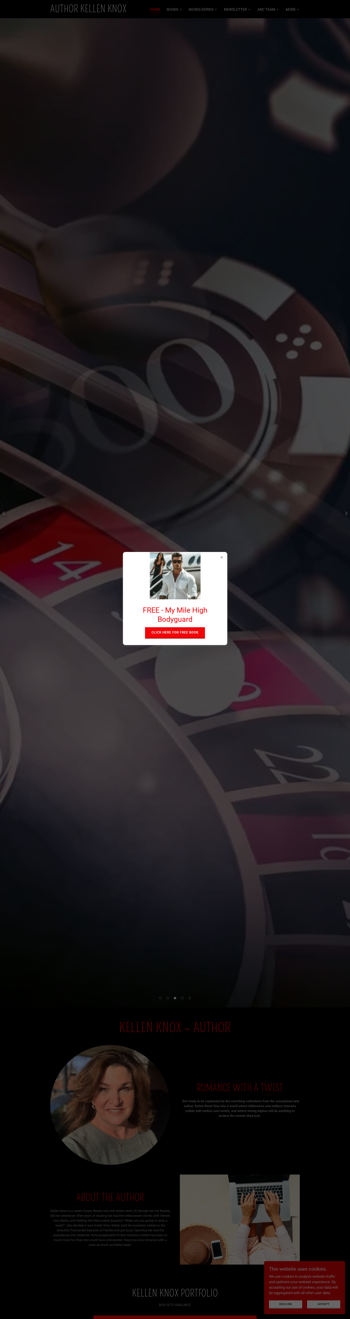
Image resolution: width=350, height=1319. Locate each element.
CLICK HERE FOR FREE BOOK (175, 632)
